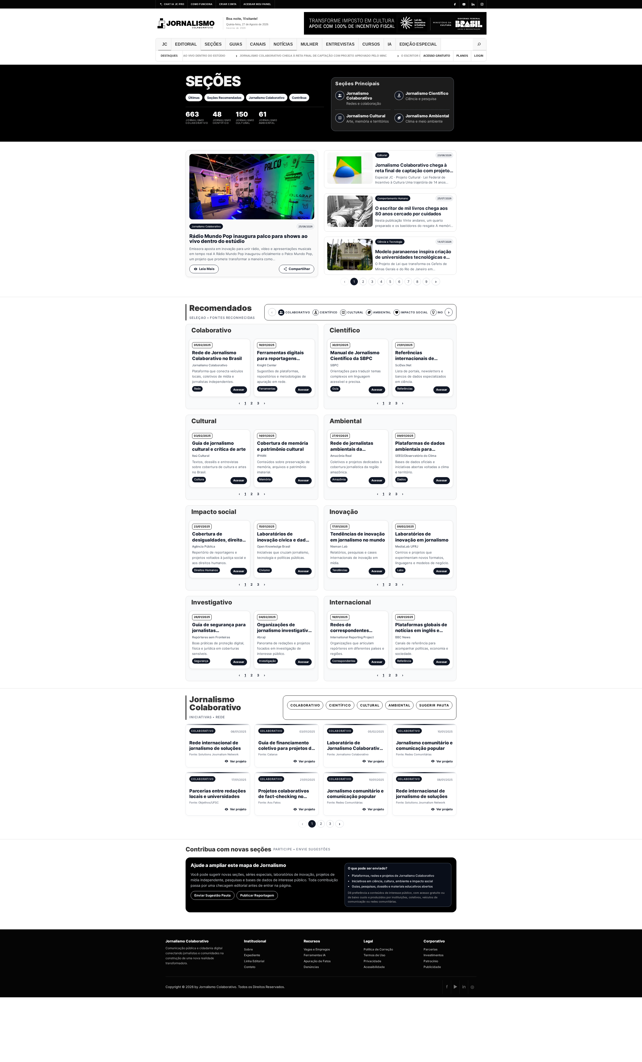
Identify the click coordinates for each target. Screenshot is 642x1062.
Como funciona (201, 4)
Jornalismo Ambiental (427, 116)
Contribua (299, 98)
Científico (340, 705)
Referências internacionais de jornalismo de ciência (419, 358)
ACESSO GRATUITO (436, 55)
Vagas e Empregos (317, 949)
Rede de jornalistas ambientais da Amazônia (351, 449)
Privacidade (372, 961)
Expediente (252, 955)
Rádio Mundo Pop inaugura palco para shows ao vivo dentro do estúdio (248, 238)
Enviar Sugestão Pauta (212, 895)
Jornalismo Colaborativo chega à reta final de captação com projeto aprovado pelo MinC (292, 55)
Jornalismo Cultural (365, 116)
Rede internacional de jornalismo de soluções (215, 745)
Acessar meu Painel (257, 4)
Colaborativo (305, 705)
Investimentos (433, 955)
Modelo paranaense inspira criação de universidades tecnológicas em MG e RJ (413, 257)
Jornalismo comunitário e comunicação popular (424, 745)
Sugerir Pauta (434, 705)
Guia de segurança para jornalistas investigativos (219, 630)
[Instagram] (482, 4)
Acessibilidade (374, 967)
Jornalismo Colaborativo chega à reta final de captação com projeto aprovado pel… (412, 170)
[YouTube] (463, 4)
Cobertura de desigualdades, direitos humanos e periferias (218, 539)
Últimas (194, 98)
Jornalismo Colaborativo (266, 98)
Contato (249, 967)
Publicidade (432, 967)
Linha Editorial (254, 961)
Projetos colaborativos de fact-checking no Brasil (283, 796)
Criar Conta (227, 4)
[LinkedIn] (472, 4)
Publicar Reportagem (257, 895)
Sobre (248, 949)
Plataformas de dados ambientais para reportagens (420, 449)
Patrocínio (431, 961)
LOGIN (478, 55)
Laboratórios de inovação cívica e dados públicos (284, 539)
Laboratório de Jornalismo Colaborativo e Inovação (354, 748)
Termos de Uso (374, 955)
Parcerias (430, 949)
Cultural (369, 705)
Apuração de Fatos (317, 961)
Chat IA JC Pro (174, 4)
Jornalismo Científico (427, 93)
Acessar (238, 389)
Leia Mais (206, 269)
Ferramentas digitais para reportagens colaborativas (280, 358)
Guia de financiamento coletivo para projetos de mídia (286, 748)
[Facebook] (454, 4)
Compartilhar (299, 269)
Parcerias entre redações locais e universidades (217, 793)
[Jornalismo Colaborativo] (186, 23)
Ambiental (399, 705)
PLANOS (462, 55)
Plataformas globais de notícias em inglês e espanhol (421, 630)
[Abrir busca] (479, 44)
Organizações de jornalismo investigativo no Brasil (284, 630)
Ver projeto (238, 761)
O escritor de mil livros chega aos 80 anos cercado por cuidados (411, 211)
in (464, 986)
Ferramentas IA (315, 955)
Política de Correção (378, 949)
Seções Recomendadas (224, 98)
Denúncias (311, 967)
